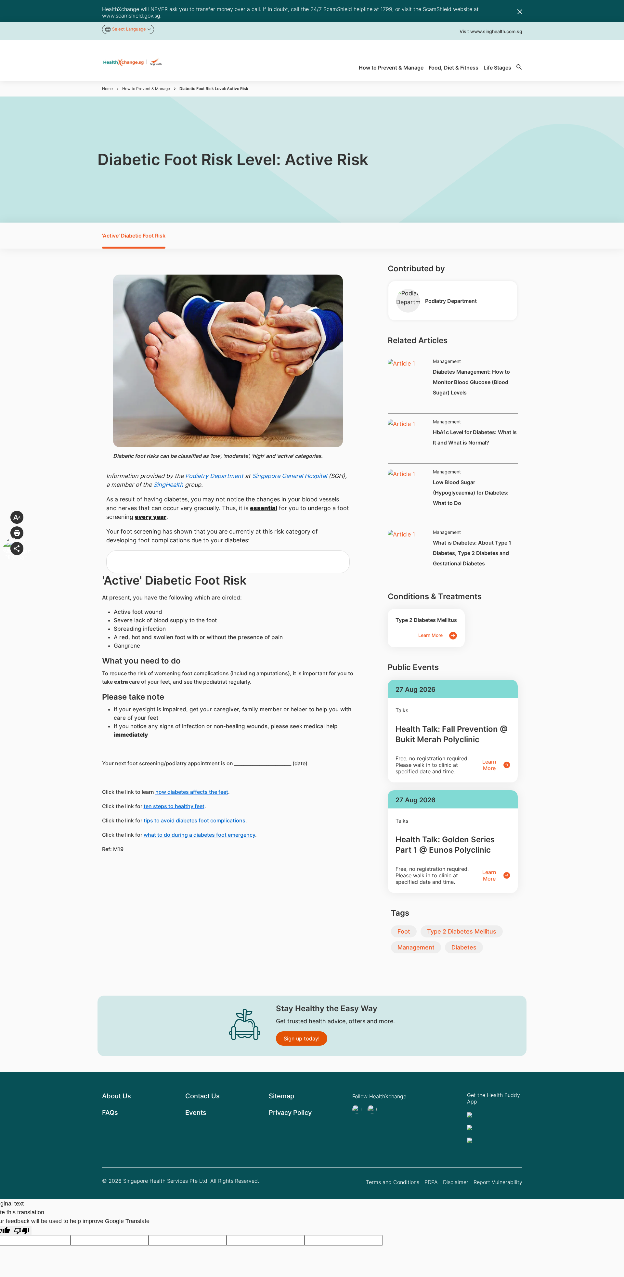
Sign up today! (301, 1038)
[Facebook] (374, 1109)
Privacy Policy (290, 1112)
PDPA (431, 1182)
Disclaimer (455, 1182)
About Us (116, 1096)
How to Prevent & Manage (146, 88)
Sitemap (281, 1096)
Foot (403, 931)
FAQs (110, 1112)
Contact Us (202, 1096)
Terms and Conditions (392, 1182)
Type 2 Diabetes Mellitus (461, 931)
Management (416, 947)
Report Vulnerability (498, 1182)
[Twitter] (358, 1109)
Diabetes (463, 947)
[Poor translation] (22, 1230)
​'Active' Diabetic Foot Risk (133, 235)
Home (107, 88)
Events (195, 1112)
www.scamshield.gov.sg (131, 15)
